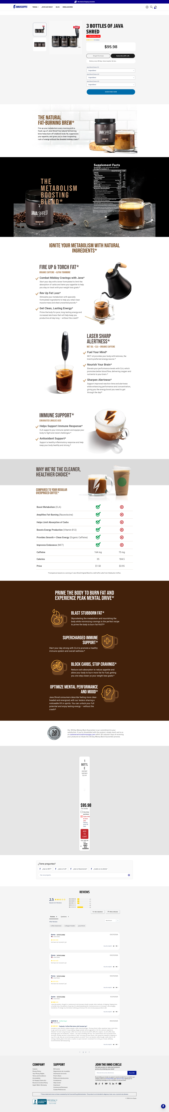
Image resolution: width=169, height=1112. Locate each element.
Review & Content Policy (40, 1083)
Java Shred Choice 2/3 (93, 74)
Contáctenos (57, 1080)
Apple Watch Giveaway (40, 1085)
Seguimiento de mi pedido (61, 1071)
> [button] (89, 1052)
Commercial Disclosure (60, 1087)
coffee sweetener (56, 926)
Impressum (56, 1085)
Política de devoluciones (60, 1078)
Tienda (34, 7)
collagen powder (70, 926)
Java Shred (81, 926)
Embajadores (68, 7)
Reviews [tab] (52, 916)
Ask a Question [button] (98, 912)
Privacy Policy (110, 1078)
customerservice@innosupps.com (82, 734)
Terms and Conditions (39, 1076)
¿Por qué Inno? (47, 7)
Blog (58, 7)
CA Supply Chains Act (39, 1080)
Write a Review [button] (113, 912)
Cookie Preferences (59, 1090)
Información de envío (59, 1073)
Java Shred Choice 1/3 (93, 67)
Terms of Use (120, 1078)
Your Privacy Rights (38, 1073)
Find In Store (57, 1076)
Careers (35, 1069)
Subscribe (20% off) (122, 56)
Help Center (57, 1083)
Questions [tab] (64, 916)
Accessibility (36, 1078)
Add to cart (84, 834)
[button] (45, 869)
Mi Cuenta (56, 1069)
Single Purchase (98, 56)
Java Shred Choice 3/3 (93, 81)
